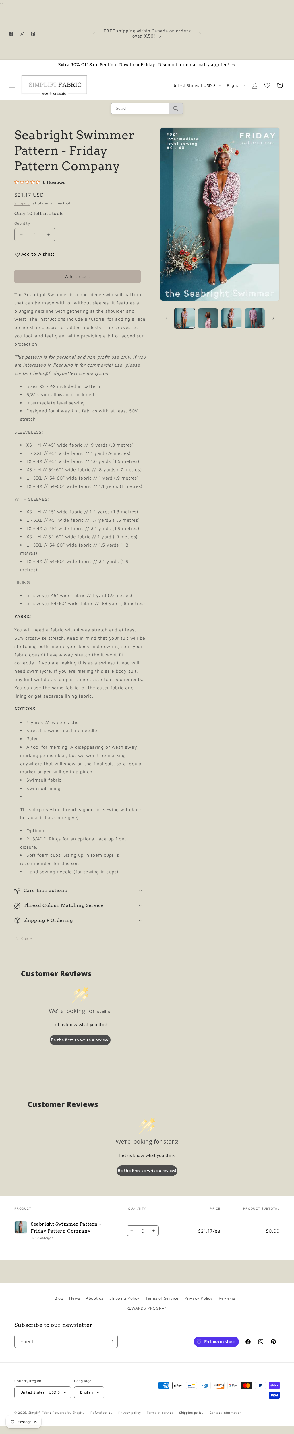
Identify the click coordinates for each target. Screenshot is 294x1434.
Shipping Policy (124, 1298)
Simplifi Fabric (40, 1412)
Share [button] (26, 938)
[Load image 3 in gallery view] (231, 318)
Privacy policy (129, 1412)
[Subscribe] (111, 1341)
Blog (59, 1298)
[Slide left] (166, 318)
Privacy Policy (199, 1298)
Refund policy (101, 1412)
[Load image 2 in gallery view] (208, 318)
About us (94, 1298)
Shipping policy (191, 1412)
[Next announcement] (200, 33)
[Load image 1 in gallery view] (184, 318)
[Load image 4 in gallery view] (255, 318)
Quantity (22, 223)
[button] (12, 85)
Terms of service (160, 1412)
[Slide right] (273, 318)
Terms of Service (162, 1298)
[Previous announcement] (94, 33)
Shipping (22, 203)
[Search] (176, 108)
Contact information (226, 1412)
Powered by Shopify (69, 1412)
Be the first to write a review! (80, 1040)
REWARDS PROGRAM (147, 1308)
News (74, 1298)
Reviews (227, 1298)
